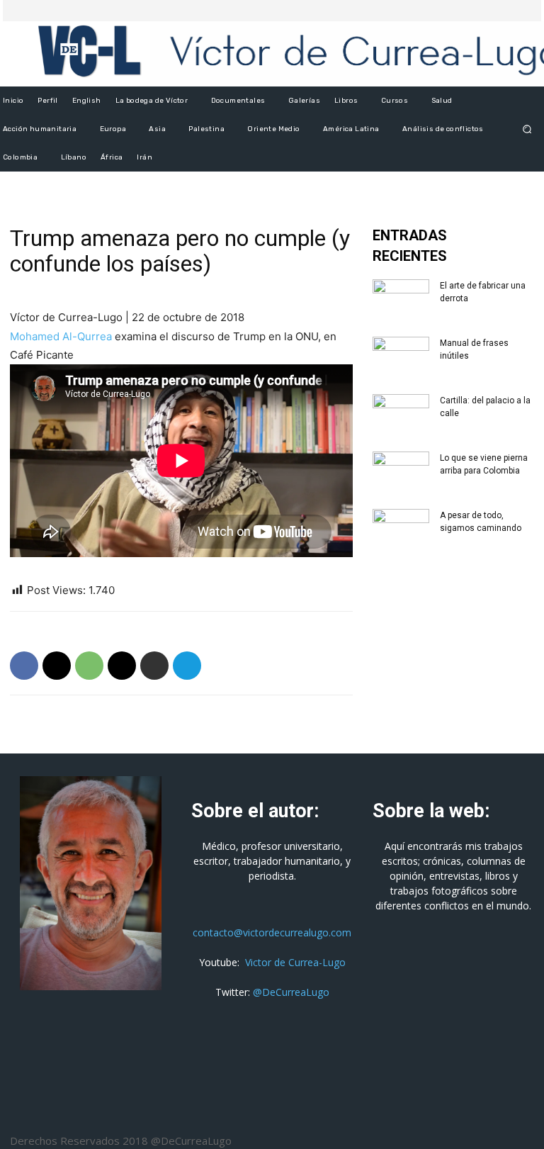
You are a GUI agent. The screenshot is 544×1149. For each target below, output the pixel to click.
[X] (505, 10)
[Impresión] (154, 665)
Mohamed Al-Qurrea (61, 336)
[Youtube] (522, 10)
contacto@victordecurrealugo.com (272, 932)
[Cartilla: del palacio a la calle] (401, 414)
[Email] (122, 665)
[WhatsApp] (89, 665)
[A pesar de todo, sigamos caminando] (401, 529)
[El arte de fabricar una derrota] (401, 299)
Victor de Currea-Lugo (295, 962)
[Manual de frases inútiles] (401, 356)
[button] (527, 129)
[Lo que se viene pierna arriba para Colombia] (401, 471)
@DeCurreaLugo (291, 992)
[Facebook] (488, 10)
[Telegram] (187, 665)
